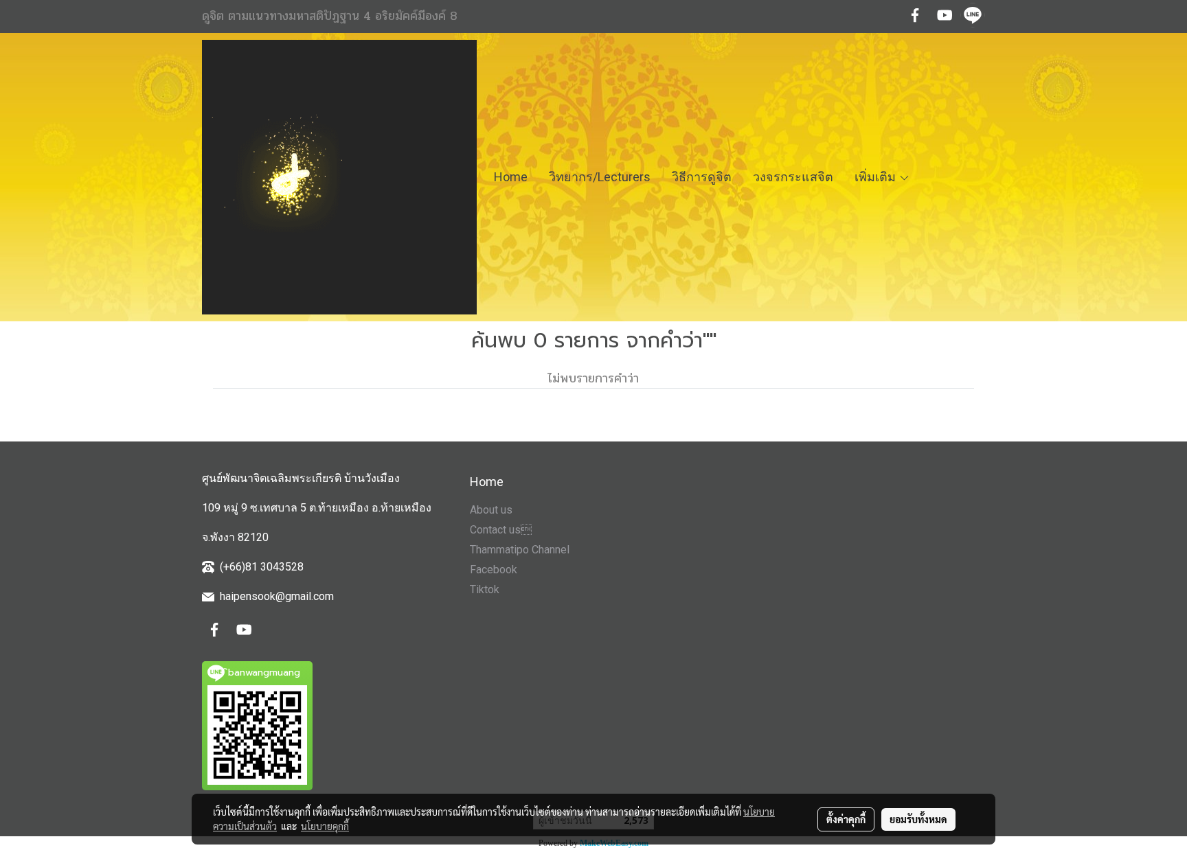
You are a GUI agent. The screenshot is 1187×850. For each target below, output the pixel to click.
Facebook (493, 569)
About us (491, 509)
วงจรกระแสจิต (793, 177)
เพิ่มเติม (876, 177)
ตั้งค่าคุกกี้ (846, 819)
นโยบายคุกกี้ (325, 826)
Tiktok (484, 589)
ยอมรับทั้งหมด (918, 819)
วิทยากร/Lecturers (600, 177)
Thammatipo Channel (519, 549)
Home (511, 177)
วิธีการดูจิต (702, 177)
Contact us (501, 529)
